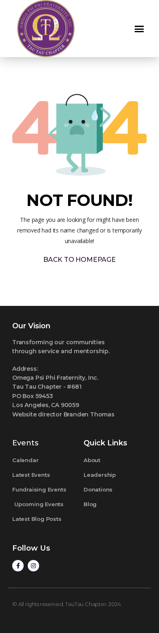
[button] (139, 28)
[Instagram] (33, 565)
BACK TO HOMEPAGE (79, 259)
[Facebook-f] (18, 565)
